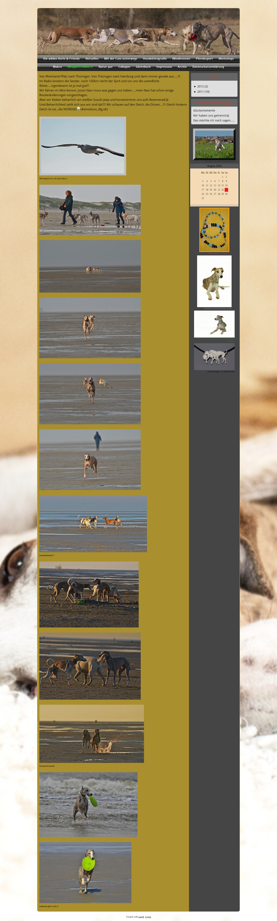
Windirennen (181, 59)
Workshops (226, 59)
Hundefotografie (155, 59)
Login (148, 917)
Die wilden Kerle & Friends (61, 59)
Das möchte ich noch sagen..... (214, 120)
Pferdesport (204, 59)
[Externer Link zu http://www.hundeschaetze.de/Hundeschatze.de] (214, 369)
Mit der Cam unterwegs (120, 59)
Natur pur (106, 67)
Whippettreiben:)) (80, 67)
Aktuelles (92, 59)
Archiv (182, 67)
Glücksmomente (204, 110)
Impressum (164, 67)
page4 (141, 917)
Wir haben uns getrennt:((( (211, 115)
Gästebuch (143, 67)
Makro (57, 67)
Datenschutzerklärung (208, 67)
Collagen (124, 67)
